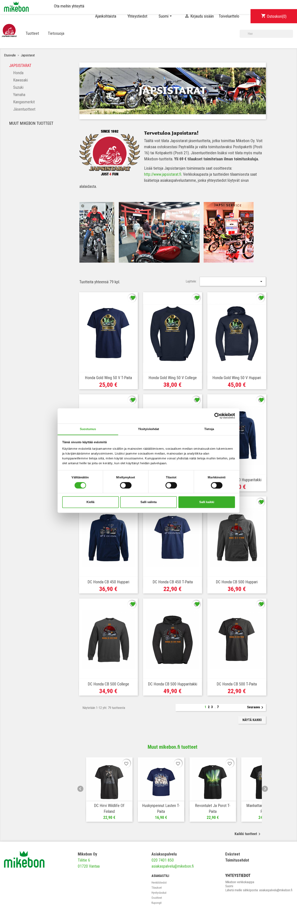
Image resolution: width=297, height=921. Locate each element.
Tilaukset (157, 887)
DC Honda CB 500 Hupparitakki (172, 684)
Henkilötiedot (159, 882)
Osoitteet (157, 897)
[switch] (126, 485)
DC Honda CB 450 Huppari (108, 581)
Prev (80, 789)
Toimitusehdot (237, 860)
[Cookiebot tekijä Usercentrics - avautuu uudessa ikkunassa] (217, 416)
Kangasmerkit (24, 101)
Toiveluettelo (229, 16)
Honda (18, 72)
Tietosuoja (56, 33)
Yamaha (19, 94)
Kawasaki (20, 80)
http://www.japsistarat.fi (162, 174)
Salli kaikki (206, 502)
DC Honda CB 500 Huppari (237, 581)
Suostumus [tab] (88, 429)
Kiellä (90, 502)
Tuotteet (32, 33)
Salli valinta (148, 502)
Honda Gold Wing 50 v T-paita (108, 377)
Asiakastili (160, 876)
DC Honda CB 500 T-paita (237, 684)
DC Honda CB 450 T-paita (173, 581)
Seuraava (256, 707)
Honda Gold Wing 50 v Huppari (236, 377)
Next (265, 789)
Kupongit (157, 902)
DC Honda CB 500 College (108, 684)
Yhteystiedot (137, 16)
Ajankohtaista (105, 16)
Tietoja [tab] (209, 429)
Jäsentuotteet (24, 109)
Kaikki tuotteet (248, 834)
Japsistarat (20, 65)
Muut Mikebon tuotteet (31, 123)
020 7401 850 (163, 860)
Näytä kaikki (252, 720)
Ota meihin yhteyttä (69, 6)
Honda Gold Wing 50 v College (172, 377)
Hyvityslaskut (159, 892)
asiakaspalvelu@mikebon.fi (173, 866)
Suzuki (18, 87)
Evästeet (232, 854)
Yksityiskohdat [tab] (148, 429)
